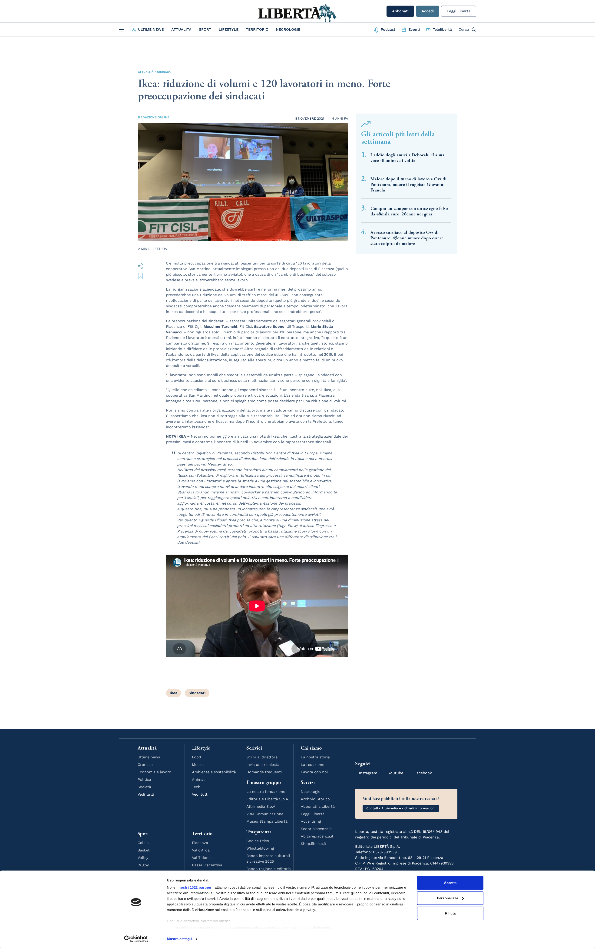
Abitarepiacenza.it (317, 836)
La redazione (312, 764)
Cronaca (164, 72)
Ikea (173, 693)
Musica (198, 764)
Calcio (143, 843)
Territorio (257, 29)
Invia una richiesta (262, 764)
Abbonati (400, 11)
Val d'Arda (201, 850)
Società (144, 787)
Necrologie (288, 29)
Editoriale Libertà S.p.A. (267, 799)
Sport (205, 29)
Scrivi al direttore (262, 757)
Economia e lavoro (154, 772)
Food (196, 757)
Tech (196, 787)
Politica (144, 779)
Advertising (311, 821)
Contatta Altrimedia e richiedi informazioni (400, 808)
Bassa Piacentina (207, 865)
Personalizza (447, 898)
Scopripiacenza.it (316, 829)
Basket (144, 850)
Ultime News (151, 29)
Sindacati (197, 693)
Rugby (143, 865)
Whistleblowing (260, 848)
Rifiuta (450, 913)
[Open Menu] (121, 29)
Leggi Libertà (458, 11)
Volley (143, 857)
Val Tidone (201, 857)
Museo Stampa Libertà (267, 821)
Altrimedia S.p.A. (261, 806)
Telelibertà (442, 29)
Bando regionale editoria (268, 869)
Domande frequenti (264, 772)
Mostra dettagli (179, 939)
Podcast (388, 29)
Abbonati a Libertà (318, 806)
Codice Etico (257, 841)
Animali (198, 779)
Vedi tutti (146, 794)
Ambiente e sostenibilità (214, 772)
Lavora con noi (314, 772)
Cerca (464, 29)
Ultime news (149, 757)
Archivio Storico (315, 799)
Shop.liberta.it (313, 843)
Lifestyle (228, 29)
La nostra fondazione (265, 791)
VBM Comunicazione (264, 814)
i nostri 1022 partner (194, 887)
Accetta (450, 883)
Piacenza (200, 843)
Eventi (414, 29)
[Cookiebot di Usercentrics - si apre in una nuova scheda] (136, 938)
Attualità (181, 29)
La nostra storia (315, 757)
